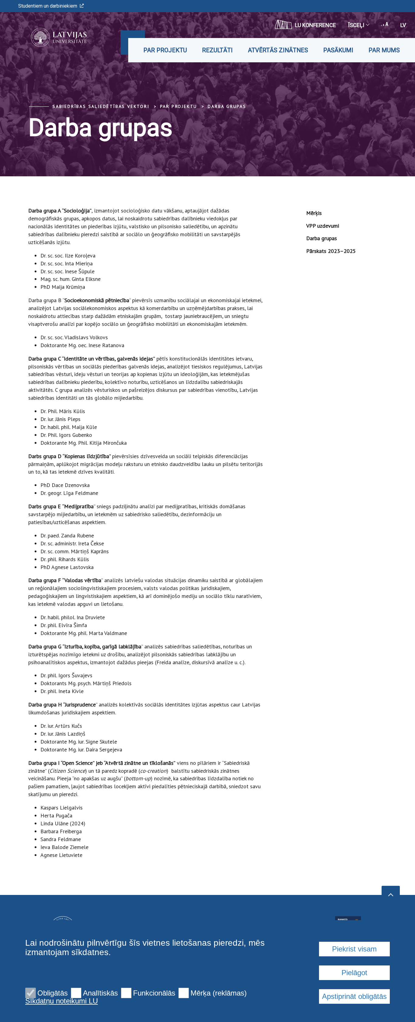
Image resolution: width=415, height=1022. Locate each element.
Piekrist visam (354, 949)
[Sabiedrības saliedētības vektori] (49, 37)
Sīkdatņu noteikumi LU (61, 1001)
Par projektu (165, 50)
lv (403, 25)
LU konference (315, 25)
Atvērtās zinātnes (278, 50)
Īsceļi (356, 25)
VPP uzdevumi (322, 225)
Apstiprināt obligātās (354, 996)
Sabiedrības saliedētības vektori (101, 106)
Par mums (384, 50)
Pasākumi (338, 50)
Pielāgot (354, 972)
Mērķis (314, 212)
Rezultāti (217, 50)
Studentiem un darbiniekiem (47, 6)
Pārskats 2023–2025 (331, 250)
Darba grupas (227, 106)
